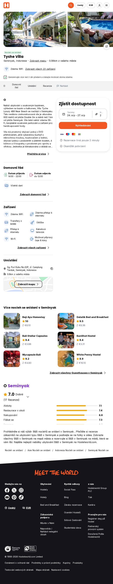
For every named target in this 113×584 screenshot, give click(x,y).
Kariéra (91, 505)
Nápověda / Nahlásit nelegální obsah (49, 531)
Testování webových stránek (19, 570)
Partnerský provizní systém (96, 527)
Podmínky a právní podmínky (46, 563)
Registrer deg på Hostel (96, 520)
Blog (66, 497)
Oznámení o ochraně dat (17, 563)
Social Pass (69, 489)
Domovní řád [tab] (16, 86)
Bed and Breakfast (49, 505)
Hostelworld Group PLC (97, 489)
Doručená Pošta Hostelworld (96, 535)
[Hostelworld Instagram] (21, 490)
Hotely (43, 497)
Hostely (44, 489)
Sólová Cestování (73, 520)
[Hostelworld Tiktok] (21, 497)
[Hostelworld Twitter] (14, 490)
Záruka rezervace (73, 505)
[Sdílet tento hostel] (106, 46)
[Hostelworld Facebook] (7, 490)
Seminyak (9, 60)
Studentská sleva (72, 527)
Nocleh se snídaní (13, 52)
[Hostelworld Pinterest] (14, 497)
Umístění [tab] (32, 86)
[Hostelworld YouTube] (7, 497)
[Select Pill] (71, 5)
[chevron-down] (27, 396)
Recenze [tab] (47, 86)
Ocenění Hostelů (72, 512)
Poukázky (78, 563)
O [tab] (4, 86)
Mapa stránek (43, 570)
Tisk (90, 497)
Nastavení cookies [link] (60, 570)
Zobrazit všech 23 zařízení (40, 68)
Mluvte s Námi (47, 523)
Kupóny (67, 563)
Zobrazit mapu (38, 60)
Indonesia (21, 60)
